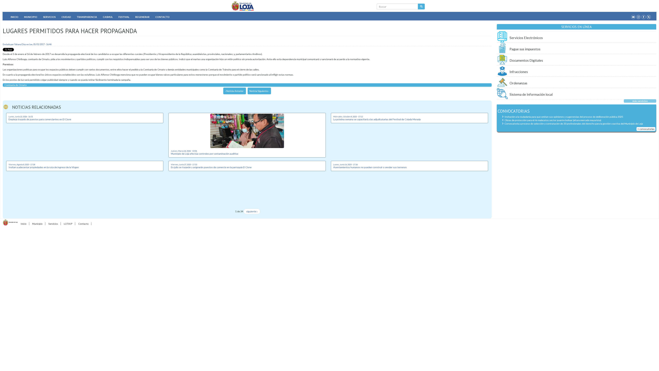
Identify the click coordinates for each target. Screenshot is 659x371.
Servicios (49, 16)
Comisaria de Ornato (15, 84)
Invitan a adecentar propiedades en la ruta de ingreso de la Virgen (44, 167)
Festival (123, 16)
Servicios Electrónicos (526, 38)
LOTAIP (68, 223)
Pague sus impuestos (525, 49)
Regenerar (142, 16)
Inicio (14, 16)
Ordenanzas (518, 83)
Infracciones (519, 72)
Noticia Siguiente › (259, 90)
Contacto (162, 16)
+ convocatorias (646, 128)
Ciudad (66, 16)
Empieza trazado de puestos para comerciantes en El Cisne (40, 119)
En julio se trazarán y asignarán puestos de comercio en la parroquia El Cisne (211, 167)
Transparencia (87, 16)
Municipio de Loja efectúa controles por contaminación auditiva (204, 153)
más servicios (640, 100)
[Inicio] (243, 6)
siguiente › (252, 211)
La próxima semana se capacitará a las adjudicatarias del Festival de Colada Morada (377, 119)
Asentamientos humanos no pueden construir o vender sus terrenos (370, 167)
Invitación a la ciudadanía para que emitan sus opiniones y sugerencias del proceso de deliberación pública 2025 (564, 116)
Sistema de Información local (531, 94)
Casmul (108, 16)
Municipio (30, 16)
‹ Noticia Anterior (234, 90)
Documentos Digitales (526, 60)
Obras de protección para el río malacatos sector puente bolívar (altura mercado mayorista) (553, 120)
